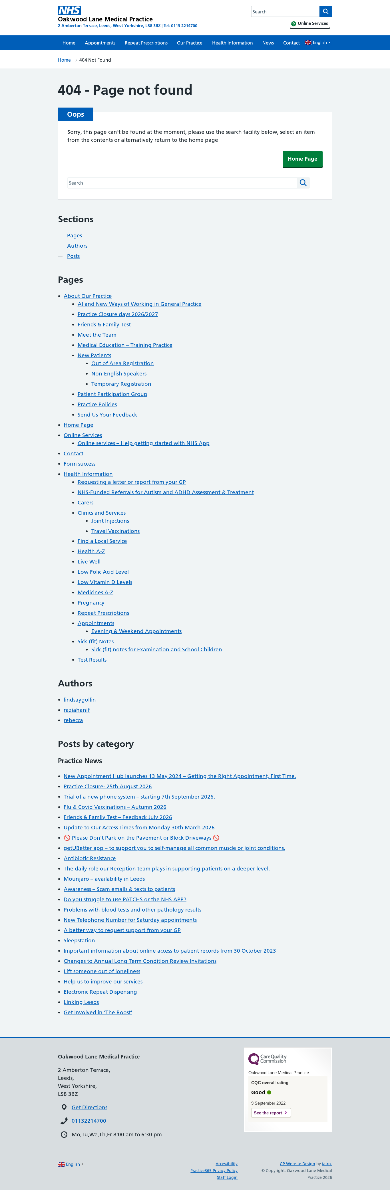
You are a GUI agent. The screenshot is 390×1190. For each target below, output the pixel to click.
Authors (77, 246)
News (268, 43)
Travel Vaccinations (115, 531)
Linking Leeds (81, 1002)
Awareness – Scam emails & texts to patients (119, 889)
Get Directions (89, 1107)
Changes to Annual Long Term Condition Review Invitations (140, 961)
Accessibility (227, 1163)
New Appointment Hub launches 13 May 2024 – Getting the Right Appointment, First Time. (180, 776)
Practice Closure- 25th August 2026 (108, 786)
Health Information (232, 43)
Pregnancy (91, 602)
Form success (79, 463)
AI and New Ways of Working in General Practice (140, 304)
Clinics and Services (102, 513)
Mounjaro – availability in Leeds (104, 879)
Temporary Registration (121, 384)
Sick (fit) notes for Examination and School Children (156, 649)
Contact (291, 43)
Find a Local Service (102, 541)
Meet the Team (97, 335)
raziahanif (77, 710)
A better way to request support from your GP (122, 930)
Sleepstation (79, 940)
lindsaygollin (80, 699)
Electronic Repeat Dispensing (100, 992)
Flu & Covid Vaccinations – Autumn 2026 (115, 807)
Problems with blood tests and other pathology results (132, 909)
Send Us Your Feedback (107, 414)
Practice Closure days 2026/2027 (118, 314)
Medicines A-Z (95, 592)
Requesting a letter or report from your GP (132, 482)
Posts (73, 256)
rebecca (73, 720)
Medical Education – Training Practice (125, 345)
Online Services (83, 435)
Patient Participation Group (112, 394)
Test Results (92, 659)
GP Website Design (297, 1163)
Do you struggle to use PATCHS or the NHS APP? (125, 899)
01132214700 (89, 1121)
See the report (268, 1112)
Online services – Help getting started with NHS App (144, 443)
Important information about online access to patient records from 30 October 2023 (170, 950)
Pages (74, 235)
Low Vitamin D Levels (105, 582)
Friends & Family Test (104, 324)
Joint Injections (110, 521)
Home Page (302, 158)
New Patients (94, 355)
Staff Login (227, 1177)
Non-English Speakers (118, 373)
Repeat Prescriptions (146, 43)
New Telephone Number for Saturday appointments (130, 920)
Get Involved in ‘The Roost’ (98, 1012)
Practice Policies (97, 404)
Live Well (89, 561)
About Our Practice (88, 296)
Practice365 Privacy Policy (214, 1170)
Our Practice (189, 43)
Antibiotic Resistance (90, 858)
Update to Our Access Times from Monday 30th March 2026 (139, 827)
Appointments (100, 43)
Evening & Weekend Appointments (136, 631)
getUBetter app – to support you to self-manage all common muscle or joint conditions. (174, 848)
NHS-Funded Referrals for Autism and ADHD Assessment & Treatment (166, 492)
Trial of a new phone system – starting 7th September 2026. (139, 796)
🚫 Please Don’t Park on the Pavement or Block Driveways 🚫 (142, 838)
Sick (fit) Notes (96, 641)
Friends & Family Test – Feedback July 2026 (118, 817)
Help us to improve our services (103, 981)
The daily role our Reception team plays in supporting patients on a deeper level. (167, 868)
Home (69, 43)
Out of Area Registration (122, 363)
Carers (85, 502)
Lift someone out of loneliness (102, 971)
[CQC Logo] (267, 1064)
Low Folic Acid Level (103, 572)
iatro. (327, 1163)
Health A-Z (91, 551)
